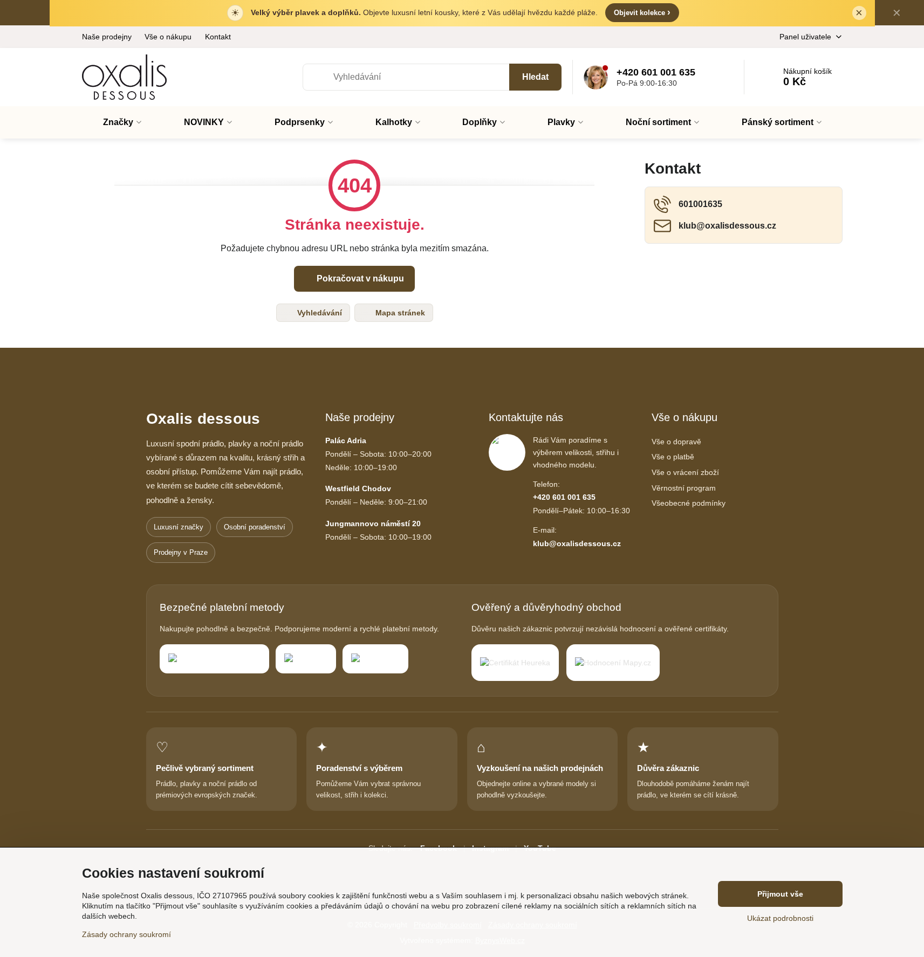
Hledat (535, 76)
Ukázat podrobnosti (780, 918)
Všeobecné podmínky (688, 503)
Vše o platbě (673, 456)
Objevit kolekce (642, 12)
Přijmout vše (780, 894)
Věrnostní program (684, 488)
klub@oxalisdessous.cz (577, 543)
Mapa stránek (399, 312)
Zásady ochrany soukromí (126, 934)
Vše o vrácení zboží (685, 472)
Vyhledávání (318, 312)
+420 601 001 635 (564, 497)
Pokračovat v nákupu (359, 278)
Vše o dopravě (676, 441)
